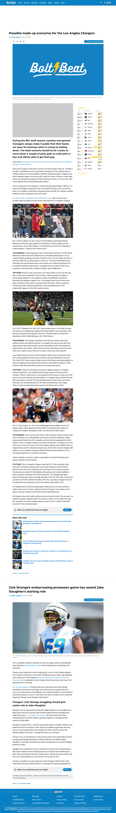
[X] (104, 2)
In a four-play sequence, (21, 687)
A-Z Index (60, 803)
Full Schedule (82, 173)
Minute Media (13, 808)
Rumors (26, 3)
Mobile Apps (98, 796)
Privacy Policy (62, 800)
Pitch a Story (36, 800)
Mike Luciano (16, 595)
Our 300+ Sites (79, 796)
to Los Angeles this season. (36, 715)
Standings (42, 3)
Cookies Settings (80, 803)
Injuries (56, 3)
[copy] (23, 41)
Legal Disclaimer (19, 803)
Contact (59, 796)
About (15, 796)
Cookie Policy (98, 800)
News (20, 3)
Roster (50, 3)
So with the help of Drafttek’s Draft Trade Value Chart (32, 198)
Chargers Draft (23, 573)
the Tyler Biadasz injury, (32, 665)
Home (15, 573)
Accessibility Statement (40, 803)
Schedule (34, 3)
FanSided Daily (18, 800)
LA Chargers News (25, 783)
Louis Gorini (15, 37)
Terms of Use (79, 800)
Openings (35, 796)
